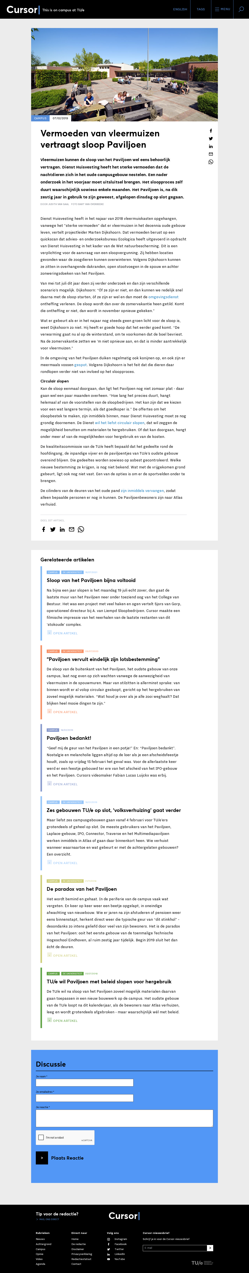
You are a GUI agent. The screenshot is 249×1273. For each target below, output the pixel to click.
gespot (80, 365)
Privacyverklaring (81, 1254)
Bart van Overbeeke (91, 204)
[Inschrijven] (210, 1248)
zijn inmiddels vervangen (142, 491)
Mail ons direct (49, 1219)
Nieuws (40, 1239)
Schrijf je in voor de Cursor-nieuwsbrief (166, 1239)
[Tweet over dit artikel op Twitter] (211, 138)
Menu (225, 9)
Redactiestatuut (81, 1259)
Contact (76, 1264)
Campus (40, 1249)
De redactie (78, 1244)
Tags (201, 9)
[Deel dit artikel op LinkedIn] (211, 146)
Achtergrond (43, 1244)
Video (39, 1259)
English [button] (180, 9)
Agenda (40, 1264)
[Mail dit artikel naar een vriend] (211, 154)
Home (75, 1239)
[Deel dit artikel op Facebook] (211, 131)
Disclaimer (77, 1249)
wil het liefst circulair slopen (119, 423)
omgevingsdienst (163, 297)
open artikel (65, 633)
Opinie (39, 1254)
